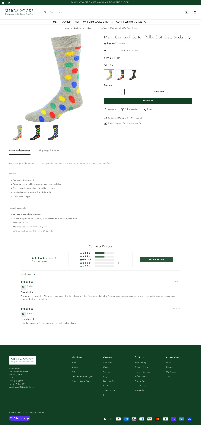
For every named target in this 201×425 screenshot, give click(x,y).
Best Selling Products (83, 28)
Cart (168, 377)
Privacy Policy (140, 381)
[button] (110, 44)
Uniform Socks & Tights (98, 22)
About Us (107, 363)
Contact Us (108, 367)
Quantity (108, 85)
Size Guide (107, 386)
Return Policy (140, 363)
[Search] (45, 12)
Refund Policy (141, 377)
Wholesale (139, 391)
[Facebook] (3, 3)
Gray (109, 75)
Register (169, 367)
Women (66, 22)
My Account (171, 372)
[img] (27, 282)
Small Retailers (141, 386)
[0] (195, 12)
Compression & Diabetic (131, 22)
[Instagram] (9, 3)
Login (168, 363)
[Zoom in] (91, 40)
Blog (105, 377)
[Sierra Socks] (19, 12)
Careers (106, 372)
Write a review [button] (156, 259)
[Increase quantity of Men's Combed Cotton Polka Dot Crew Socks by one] (119, 92)
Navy (121, 75)
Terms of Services (142, 372)
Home (66, 28)
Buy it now (148, 101)
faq (104, 395)
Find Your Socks (110, 381)
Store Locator (109, 391)
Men (55, 22)
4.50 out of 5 (52, 258)
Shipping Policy (141, 367)
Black (132, 75)
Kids (77, 22)
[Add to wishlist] (189, 38)
